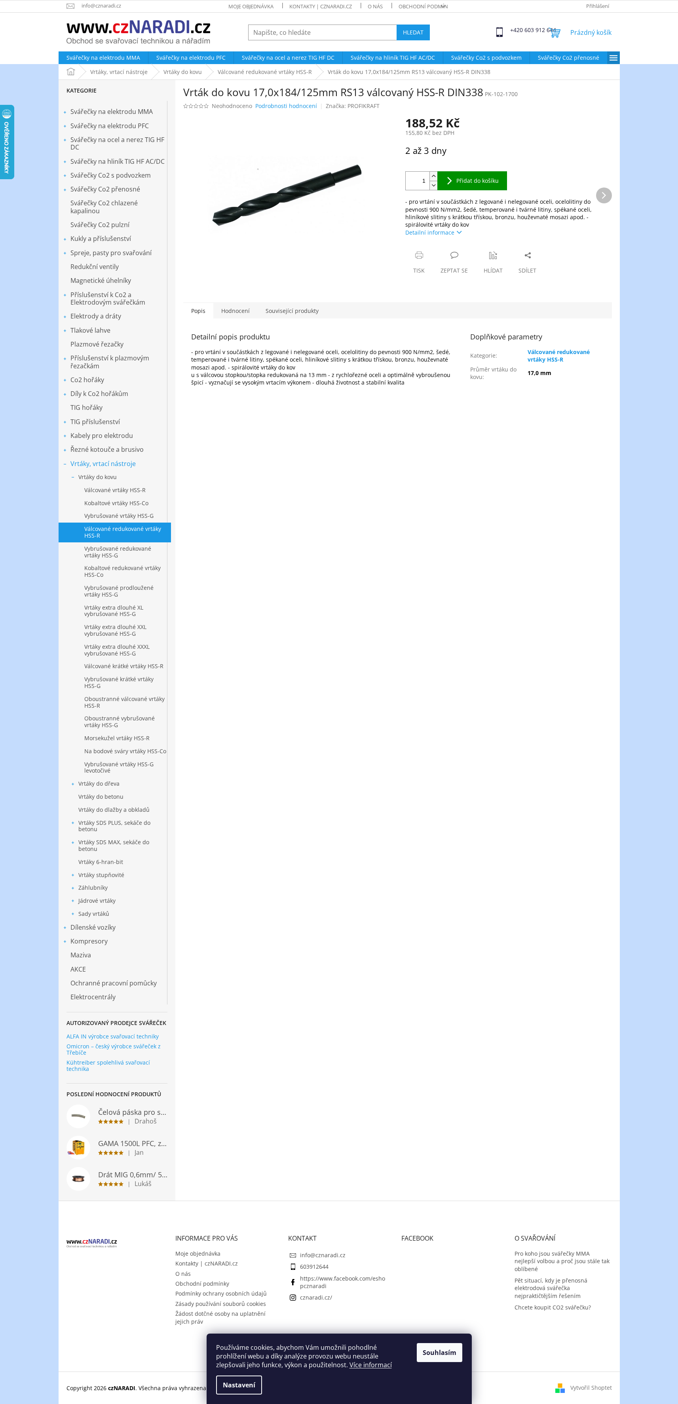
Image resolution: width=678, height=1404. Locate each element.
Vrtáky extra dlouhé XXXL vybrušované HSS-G (117, 650)
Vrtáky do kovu (97, 477)
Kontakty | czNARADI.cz (320, 6)
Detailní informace (429, 232)
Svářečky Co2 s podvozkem (110, 175)
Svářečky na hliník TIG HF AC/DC (117, 161)
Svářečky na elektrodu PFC (109, 125)
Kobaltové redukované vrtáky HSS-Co (122, 571)
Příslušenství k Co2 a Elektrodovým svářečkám (107, 298)
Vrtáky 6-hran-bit (100, 862)
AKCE (78, 969)
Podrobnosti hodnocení (286, 106)
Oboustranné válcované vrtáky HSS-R (124, 702)
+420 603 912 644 (517, 30)
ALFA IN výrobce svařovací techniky (112, 1036)
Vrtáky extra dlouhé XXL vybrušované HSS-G (115, 630)
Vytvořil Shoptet (591, 1387)
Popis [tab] (198, 311)
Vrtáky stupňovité (101, 875)
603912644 (314, 1266)
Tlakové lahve (90, 330)
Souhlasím (439, 1352)
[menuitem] (103, 57)
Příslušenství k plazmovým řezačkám (109, 362)
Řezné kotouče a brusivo (107, 449)
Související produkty (292, 311)
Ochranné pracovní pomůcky (113, 983)
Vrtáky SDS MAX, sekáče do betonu (113, 845)
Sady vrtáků (93, 913)
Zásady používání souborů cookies (220, 1303)
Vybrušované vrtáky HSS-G (119, 515)
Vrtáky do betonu (100, 796)
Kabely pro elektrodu (101, 435)
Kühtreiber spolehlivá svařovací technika (108, 1065)
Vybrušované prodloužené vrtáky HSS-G (119, 591)
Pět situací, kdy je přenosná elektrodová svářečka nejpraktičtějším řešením (551, 1288)
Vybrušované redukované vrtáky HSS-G (117, 552)
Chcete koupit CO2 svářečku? (553, 1307)
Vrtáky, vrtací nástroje (103, 463)
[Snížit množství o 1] (433, 185)
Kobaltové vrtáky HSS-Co (116, 503)
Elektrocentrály (93, 997)
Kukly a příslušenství (100, 238)
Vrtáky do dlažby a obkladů (114, 809)
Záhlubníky (93, 887)
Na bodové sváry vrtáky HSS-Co (125, 751)
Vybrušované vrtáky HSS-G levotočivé (119, 767)
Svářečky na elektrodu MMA (111, 111)
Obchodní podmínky (426, 6)
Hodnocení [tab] (235, 311)
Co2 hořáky (87, 379)
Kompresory (89, 941)
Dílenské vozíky (93, 927)
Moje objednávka (250, 6)
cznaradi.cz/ (316, 1297)
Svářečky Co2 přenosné (105, 189)
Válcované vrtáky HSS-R (115, 490)
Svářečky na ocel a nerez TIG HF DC (117, 143)
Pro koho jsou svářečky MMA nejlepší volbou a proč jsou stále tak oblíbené (562, 1261)
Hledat (413, 32)
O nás (375, 6)
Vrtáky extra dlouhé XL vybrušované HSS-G (113, 611)
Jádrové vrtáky (97, 900)
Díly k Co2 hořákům (99, 393)
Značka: (353, 106)
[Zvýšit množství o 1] (433, 176)
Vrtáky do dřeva (99, 783)
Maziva (80, 955)
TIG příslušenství (95, 421)
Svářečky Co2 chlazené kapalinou (104, 207)
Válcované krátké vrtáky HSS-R (123, 666)
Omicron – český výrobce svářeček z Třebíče (113, 1049)
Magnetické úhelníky (100, 280)
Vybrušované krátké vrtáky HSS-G (119, 682)
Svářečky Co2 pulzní (99, 224)
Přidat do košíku (477, 180)
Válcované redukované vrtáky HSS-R (122, 532)
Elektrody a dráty (95, 316)
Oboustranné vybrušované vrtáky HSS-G (119, 721)
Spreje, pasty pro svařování (111, 252)
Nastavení (239, 1385)
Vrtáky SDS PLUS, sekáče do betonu (114, 826)
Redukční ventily (94, 266)
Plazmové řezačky (96, 344)
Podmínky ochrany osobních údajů (221, 1293)
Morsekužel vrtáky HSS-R (117, 738)
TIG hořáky (86, 407)
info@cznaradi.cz (323, 1255)
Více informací (370, 1364)
